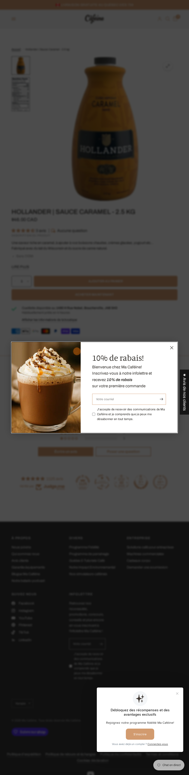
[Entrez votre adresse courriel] (161, 399)
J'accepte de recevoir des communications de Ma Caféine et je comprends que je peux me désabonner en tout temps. (131, 414)
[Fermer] (171, 347)
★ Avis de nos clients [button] (184, 392)
